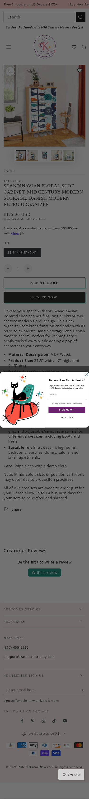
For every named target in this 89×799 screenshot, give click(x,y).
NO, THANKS (67, 418)
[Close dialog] (86, 374)
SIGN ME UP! (67, 410)
